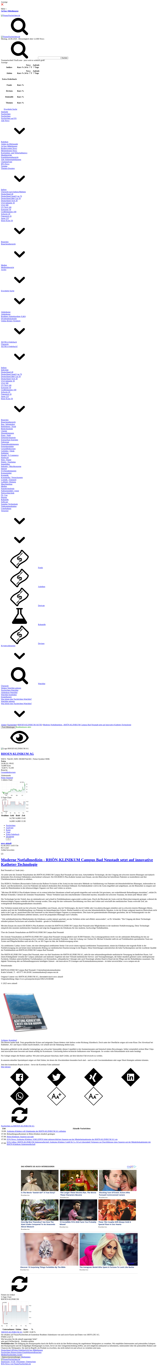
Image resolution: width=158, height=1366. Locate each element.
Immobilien (5, 464)
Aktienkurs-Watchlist (9, 692)
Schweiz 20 (5, 214)
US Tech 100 (6, 207)
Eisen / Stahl (6, 435)
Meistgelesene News (9, 151)
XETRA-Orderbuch (9, 342)
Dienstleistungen (7, 433)
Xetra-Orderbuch (12, 834)
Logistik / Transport (8, 480)
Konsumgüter (6, 473)
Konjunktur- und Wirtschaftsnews (14, 153)
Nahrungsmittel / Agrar (10, 491)
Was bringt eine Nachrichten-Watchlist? (16, 699)
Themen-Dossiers (8, 168)
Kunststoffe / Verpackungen (12, 477)
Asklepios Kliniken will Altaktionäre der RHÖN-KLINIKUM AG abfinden (36, 1131)
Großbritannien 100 (8, 212)
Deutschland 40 (7, 194)
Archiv (3, 270)
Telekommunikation (9, 506)
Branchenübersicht (8, 244)
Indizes (4, 190)
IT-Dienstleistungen (8, 471)
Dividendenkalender (9, 319)
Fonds (40, 568)
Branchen (5, 242)
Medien (4, 265)
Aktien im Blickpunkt (9, 144)
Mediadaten (25, 1357)
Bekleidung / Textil (8, 426)
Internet (4, 469)
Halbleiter (5, 453)
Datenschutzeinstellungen (11, 1357)
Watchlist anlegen (8, 701)
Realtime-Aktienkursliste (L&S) (13, 316)
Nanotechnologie (7, 489)
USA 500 (4, 205)
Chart (8, 832)
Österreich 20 (6, 216)
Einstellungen (6, 697)
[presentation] (7, 839)
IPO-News (5, 164)
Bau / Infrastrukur (8, 424)
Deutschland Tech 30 (9, 201)
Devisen (41, 643)
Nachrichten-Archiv (14, 1355)
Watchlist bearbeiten (9, 695)
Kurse (8, 830)
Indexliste (5, 370)
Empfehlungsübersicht (9, 157)
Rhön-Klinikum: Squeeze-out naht (20, 1137)
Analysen (9, 828)
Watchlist (41, 684)
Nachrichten (5, 114)
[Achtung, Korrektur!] (24, 1038)
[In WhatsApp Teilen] (19, 1105)
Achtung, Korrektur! (9, 1040)
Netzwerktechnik (7, 493)
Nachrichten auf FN (9, 118)
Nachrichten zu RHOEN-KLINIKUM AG (17, 1126)
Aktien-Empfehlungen (25, 1352)
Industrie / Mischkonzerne (11, 466)
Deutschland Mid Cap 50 (11, 198)
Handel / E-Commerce (10, 455)
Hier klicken (6, 1067)
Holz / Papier (6, 460)
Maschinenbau (6, 484)
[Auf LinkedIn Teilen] (130, 1086)
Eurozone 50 (6, 209)
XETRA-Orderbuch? (9, 346)
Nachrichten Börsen (9, 1352)
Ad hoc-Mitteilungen (9, 11)
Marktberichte (6, 155)
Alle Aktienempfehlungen (11, 159)
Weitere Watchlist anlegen (11, 688)
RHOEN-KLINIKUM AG (11, 1332)
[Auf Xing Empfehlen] (93, 1086)
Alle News (5, 121)
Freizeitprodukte (7, 446)
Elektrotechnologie (8, 438)
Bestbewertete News (9, 148)
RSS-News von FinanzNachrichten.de (16, 1364)
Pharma (4, 497)
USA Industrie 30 (8, 203)
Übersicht (5, 344)
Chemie (4, 431)
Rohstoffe (5, 500)
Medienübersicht (7, 267)
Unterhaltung (6, 508)
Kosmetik (5, 475)
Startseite (4, 112)
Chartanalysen (6, 162)
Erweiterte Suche (10, 109)
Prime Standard (7, 778)
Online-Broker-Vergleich (10, 321)
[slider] (4, 852)
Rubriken (4, 142)
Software (4, 502)
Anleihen (41, 587)
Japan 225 (5, 218)
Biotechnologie (7, 429)
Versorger (5, 511)
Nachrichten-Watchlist (9, 690)
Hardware (5, 457)
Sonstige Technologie (9, 504)
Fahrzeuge (5, 442)
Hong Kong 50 (7, 221)
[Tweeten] (56, 1086)
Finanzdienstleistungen (10, 444)
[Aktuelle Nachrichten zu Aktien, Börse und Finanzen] (10, 15)
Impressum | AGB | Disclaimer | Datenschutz (18, 1362)
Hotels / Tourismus (8, 462)
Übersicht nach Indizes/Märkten (13, 192)
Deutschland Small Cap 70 (11, 196)
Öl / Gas (4, 495)
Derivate (41, 605)
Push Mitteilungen (8, 727)
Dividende (10, 837)
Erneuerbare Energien (9, 440)
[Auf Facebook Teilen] (19, 1086)
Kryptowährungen (8, 646)
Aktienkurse (5, 312)
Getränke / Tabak (7, 451)
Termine (4, 166)
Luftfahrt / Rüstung (8, 482)
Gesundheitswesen (8, 449)
